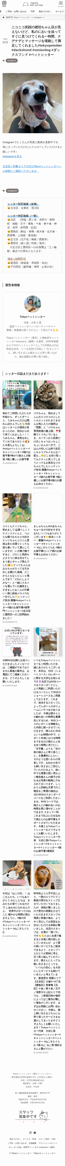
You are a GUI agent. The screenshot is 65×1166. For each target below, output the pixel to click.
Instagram (11, 60)
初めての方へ (15, 1139)
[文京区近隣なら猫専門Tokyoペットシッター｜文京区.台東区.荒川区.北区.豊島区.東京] (32, 4)
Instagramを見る (12, 156)
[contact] (34, 1132)
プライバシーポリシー (47, 1143)
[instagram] (30, 1132)
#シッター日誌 (15, 1147)
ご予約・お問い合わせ (17, 1143)
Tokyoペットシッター (32, 316)
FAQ (53, 1139)
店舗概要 (32, 1143)
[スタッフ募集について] (32, 1122)
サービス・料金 (29, 1139)
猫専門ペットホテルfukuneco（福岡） (39, 1147)
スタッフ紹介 (44, 1139)
